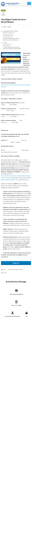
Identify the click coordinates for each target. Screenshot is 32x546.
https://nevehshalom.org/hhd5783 (12, 48)
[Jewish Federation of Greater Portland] (10, 4)
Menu (29, 3)
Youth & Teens (16, 305)
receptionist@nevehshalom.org (11, 38)
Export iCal (4, 272)
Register (16, 263)
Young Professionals (12, 316)
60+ (27, 316)
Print (4, 269)
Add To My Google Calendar (15, 269)
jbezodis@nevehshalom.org (9, 180)
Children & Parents (16, 294)
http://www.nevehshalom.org (10, 40)
